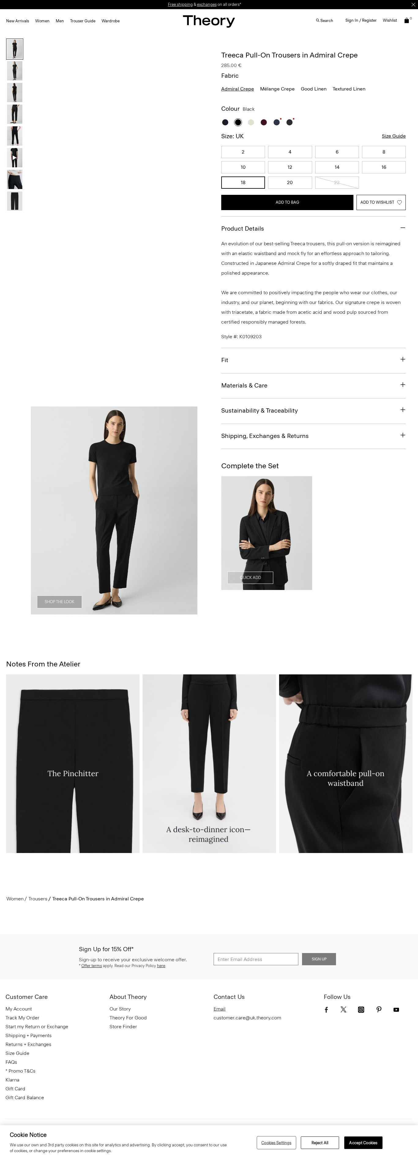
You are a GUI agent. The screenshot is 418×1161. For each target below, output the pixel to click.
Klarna (12, 1080)
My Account (19, 1009)
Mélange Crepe (277, 89)
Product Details (242, 228)
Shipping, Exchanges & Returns (265, 436)
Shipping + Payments (29, 1035)
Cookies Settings (276, 1142)
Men (60, 21)
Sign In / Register (361, 20)
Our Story (120, 1009)
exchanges (207, 4)
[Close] (413, 4)
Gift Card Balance (25, 1097)
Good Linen (314, 89)
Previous (39, 510)
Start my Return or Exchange (37, 1026)
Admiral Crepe (237, 89)
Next (188, 510)
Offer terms (91, 965)
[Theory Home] (209, 21)
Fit (224, 360)
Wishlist (390, 20)
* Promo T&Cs (20, 1071)
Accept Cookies (363, 1142)
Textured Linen (349, 89)
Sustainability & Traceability (259, 410)
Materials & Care (244, 385)
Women (42, 21)
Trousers (37, 899)
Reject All (320, 1142)
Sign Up (319, 959)
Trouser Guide (82, 21)
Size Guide (394, 136)
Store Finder (123, 1026)
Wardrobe (111, 21)
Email (220, 1009)
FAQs (11, 1062)
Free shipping (180, 4)
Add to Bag (287, 202)
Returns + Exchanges (28, 1044)
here (161, 965)
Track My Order (22, 1018)
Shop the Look (59, 601)
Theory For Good (128, 1018)
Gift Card (15, 1089)
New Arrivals (17, 21)
